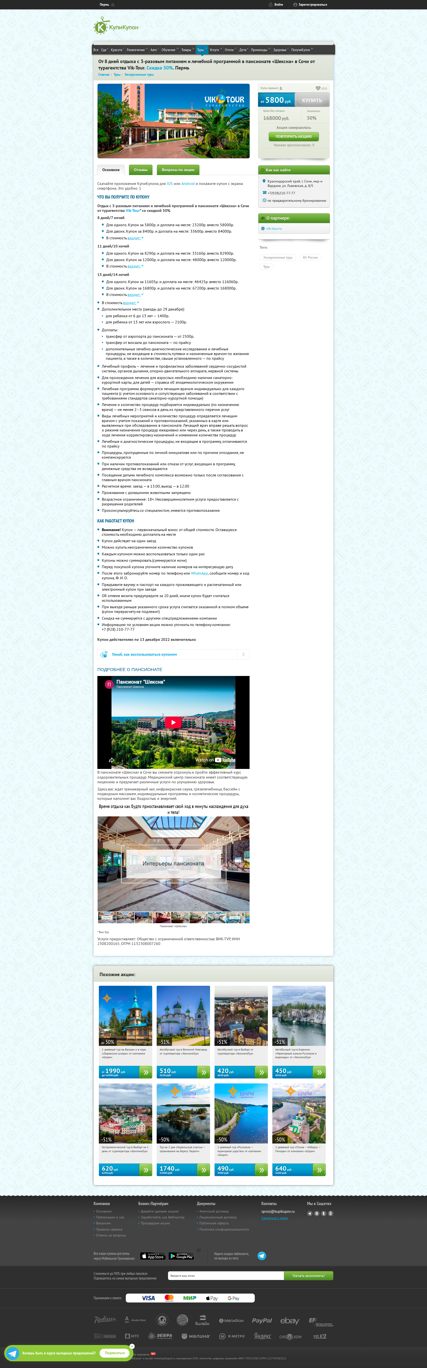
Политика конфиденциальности (224, 1229)
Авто (154, 49)
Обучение (170, 49)
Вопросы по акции (178, 169)
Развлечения (137, 49)
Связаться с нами (274, 1218)
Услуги (216, 49)
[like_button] (318, 88)
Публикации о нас (110, 1217)
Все (96, 49)
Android (188, 183)
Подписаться (115, 1353)
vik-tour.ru (274, 228)
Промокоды (261, 49)
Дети (243, 49)
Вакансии (103, 1223)
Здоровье (281, 49)
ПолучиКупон (302, 49)
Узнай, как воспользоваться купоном (144, 654)
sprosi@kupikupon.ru (278, 1211)
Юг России (310, 257)
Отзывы (141, 169)
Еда (104, 49)
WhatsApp (199, 573)
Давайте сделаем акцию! (160, 1211)
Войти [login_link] (279, 4)
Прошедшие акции (155, 1223)
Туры (202, 49)
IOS (170, 183)
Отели (231, 49)
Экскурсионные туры (278, 257)
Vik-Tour (133, 210)
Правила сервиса (109, 1229)
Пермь (104, 4)
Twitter (323, 1213)
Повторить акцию (294, 136)
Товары (187, 49)
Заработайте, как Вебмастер (163, 1217)
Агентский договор (214, 1211)
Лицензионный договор (218, 1217)
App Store (153, 1256)
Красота (117, 49)
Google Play (181, 1256)
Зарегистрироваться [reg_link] (313, 4)
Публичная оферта (214, 1223)
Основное (111, 169)
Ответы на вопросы (111, 1235)
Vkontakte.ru (317, 1213)
